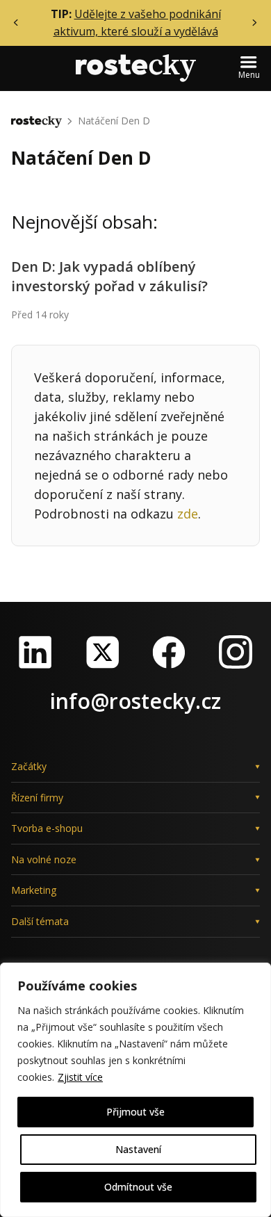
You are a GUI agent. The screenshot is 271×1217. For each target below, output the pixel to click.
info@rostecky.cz (135, 701)
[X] (102, 652)
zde (187, 513)
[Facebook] (169, 652)
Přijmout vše (135, 1111)
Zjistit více (80, 1077)
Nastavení (138, 1149)
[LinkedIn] (35, 652)
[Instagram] (235, 652)
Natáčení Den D (114, 120)
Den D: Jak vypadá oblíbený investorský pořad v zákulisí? (109, 276)
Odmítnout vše (138, 1186)
